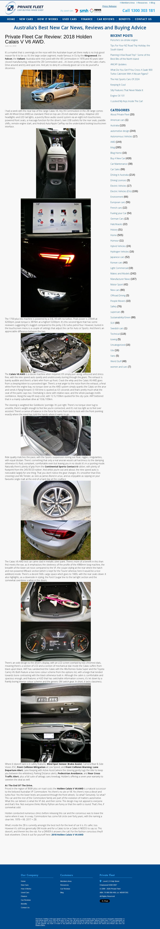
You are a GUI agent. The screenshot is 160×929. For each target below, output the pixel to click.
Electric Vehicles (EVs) (121, 191)
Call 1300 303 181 (138, 10)
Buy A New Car (117, 158)
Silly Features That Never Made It (126, 90)
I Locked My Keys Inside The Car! (126, 101)
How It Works (48, 19)
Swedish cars (117, 328)
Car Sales (115, 169)
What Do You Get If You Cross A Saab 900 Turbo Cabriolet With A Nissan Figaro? (131, 71)
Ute (112, 350)
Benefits (125, 19)
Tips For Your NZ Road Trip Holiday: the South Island (130, 47)
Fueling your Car (118, 213)
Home (11, 19)
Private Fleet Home (24, 8)
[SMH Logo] (82, 11)
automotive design (119, 130)
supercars (115, 311)
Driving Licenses (118, 180)
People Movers (117, 300)
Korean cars (116, 262)
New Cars (26, 19)
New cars (115, 289)
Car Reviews (106, 19)
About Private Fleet (119, 114)
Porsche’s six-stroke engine (124, 40)
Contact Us (143, 19)
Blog (153, 2)
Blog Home (116, 152)
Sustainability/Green (120, 317)
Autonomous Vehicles (121, 136)
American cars (117, 119)
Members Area (128, 2)
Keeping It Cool (118, 84)
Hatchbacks (116, 224)
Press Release (109, 6)
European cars (117, 202)
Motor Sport (116, 284)
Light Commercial (119, 268)
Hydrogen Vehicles (119, 251)
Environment (116, 196)
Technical (115, 333)
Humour (114, 240)
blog (112, 147)
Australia (114, 125)
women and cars (118, 366)
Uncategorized (117, 344)
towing (113, 339)
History (114, 229)
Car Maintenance (119, 163)
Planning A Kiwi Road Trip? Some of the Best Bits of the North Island (130, 56)
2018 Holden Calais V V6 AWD (67, 834)
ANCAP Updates (118, 64)
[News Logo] (95, 11)
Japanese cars (117, 257)
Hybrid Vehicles (118, 246)
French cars (116, 207)
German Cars (117, 218)
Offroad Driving (117, 295)
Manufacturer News (120, 278)
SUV (112, 322)
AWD (112, 141)
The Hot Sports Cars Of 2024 (125, 79)
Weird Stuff (115, 361)
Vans (112, 355)
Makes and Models (120, 273)
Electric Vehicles (118, 185)
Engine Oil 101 (117, 95)
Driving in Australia (119, 174)
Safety (113, 306)
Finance (87, 19)
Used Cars (69, 19)
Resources (142, 2)
